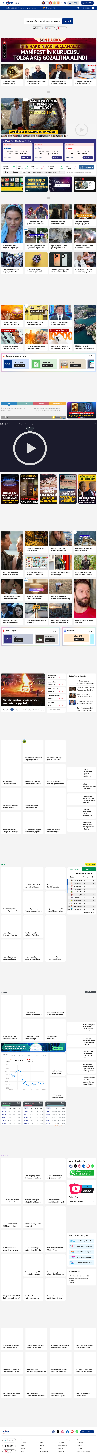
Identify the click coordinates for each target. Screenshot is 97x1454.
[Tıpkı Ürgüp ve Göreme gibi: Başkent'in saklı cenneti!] (60, 235)
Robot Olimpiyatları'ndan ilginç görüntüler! (89, 786)
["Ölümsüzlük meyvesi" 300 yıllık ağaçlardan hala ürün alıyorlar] (74, 826)
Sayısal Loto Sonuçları (84, 1246)
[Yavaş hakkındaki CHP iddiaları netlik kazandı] (62, 136)
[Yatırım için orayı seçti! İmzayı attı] (33, 1213)
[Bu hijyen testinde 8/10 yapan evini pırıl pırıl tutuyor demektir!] (36, 312)
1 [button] (3, 709)
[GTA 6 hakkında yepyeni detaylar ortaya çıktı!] (33, 819)
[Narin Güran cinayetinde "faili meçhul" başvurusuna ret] (52, 136)
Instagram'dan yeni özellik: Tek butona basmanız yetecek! (89, 799)
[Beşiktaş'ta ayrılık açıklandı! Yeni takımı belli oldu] (33, 922)
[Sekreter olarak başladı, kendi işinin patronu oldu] (74, 1054)
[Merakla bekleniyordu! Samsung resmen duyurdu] (12, 336)
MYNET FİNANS (12, 172)
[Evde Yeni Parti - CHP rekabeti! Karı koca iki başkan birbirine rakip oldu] (12, 610)
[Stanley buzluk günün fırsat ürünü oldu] (36, 610)
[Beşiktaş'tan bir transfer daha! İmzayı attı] (55, 874)
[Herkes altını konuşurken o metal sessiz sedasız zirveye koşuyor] (26, 136)
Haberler (23, 1443)
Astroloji (42, 1445)
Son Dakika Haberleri (27, 1440)
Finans (23, 1445)
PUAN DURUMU (74, 869)
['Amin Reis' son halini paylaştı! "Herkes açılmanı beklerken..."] (47, 136)
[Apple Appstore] (9, 1446)
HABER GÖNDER (85, 8)
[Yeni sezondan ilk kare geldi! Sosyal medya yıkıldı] (43, 136)
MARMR (26, 1123)
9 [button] (38, 709)
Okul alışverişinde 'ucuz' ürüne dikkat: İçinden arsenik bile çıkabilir (89, 1029)
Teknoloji (42, 1440)
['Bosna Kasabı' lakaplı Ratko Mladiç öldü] (60, 211)
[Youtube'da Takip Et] (88, 1166)
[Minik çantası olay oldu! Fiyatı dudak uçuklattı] (33, 1261)
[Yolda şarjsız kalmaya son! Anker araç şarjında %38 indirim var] (33, 771)
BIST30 (21, 1055)
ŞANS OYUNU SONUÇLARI (78, 1235)
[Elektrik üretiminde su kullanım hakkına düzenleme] (11, 795)
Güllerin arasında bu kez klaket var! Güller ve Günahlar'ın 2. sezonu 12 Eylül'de (35, 1348)
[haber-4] (68, 489)
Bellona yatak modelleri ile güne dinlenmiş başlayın (12, 1370)
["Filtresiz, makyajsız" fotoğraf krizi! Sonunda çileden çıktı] (33, 1189)
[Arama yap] (65, 3)
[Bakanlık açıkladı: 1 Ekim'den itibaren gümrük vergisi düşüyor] (33, 795)
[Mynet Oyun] (12, 184)
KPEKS (4, 1123)
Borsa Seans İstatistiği (64, 1440)
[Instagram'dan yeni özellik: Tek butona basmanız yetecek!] (74, 799)
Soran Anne (80, 1445)
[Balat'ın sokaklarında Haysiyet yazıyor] (85, 1383)
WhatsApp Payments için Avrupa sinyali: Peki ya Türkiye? (60, 1347)
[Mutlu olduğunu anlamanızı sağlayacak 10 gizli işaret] (36, 235)
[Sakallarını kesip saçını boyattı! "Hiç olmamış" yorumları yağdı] (65, 136)
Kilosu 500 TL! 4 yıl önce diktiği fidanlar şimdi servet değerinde (84, 1347)
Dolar (28, 1055)
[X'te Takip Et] (58, 1431)
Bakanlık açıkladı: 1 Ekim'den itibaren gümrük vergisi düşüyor (89, 1081)
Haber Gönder (88, 1432)
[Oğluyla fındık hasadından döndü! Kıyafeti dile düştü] (11, 759)
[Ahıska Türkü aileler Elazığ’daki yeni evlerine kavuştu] (28, 136)
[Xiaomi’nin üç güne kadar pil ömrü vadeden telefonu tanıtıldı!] (60, 336)
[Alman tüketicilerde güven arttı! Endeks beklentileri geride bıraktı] (60, 610)
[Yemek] (54, 3)
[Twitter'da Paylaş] (84, 1282)
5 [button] (20, 709)
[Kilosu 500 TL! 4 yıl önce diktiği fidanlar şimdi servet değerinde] (85, 1335)
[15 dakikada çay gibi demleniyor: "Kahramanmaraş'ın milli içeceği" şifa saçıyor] (32, 136)
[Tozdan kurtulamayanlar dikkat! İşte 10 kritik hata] (34, 136)
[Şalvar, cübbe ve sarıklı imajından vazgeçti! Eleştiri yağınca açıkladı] (55, 1165)
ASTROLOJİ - (62, 182)
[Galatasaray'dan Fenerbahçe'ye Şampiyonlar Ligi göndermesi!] (4, 136)
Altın (44, 1055)
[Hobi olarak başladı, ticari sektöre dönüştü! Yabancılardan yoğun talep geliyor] (54, 136)
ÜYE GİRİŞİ (74, 3)
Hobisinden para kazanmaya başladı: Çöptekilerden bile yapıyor (60, 1395)
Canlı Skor (91, 864)
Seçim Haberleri (44, 1451)
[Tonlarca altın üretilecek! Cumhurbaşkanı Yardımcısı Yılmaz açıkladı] (24, 136)
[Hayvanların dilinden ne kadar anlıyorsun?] (85, 538)
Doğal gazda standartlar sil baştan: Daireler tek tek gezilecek (88, 1067)
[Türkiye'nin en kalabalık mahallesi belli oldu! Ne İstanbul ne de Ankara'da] (45, 136)
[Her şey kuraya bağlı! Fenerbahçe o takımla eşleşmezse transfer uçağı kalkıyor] (11, 886)
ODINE (26, 1117)
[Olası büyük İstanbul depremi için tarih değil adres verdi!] (13, 136)
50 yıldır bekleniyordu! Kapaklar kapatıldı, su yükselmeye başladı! (87, 774)
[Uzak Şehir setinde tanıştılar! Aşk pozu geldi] (12, 223)
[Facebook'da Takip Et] (71, 1166)
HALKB (4, 1120)
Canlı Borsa (91, 992)
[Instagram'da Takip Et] (79, 1166)
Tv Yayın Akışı (73, 1197)
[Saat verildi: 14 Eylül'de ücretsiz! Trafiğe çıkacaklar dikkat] (33, 1026)
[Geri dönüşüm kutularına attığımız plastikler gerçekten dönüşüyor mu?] (33, 747)
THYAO (48, 1111)
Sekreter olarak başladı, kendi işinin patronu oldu (88, 1054)
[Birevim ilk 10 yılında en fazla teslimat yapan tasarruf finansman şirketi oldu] (12, 1335)
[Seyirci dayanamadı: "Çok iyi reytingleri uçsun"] (55, 807)
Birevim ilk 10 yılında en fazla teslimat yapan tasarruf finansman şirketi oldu (12, 1348)
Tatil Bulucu (80, 1448)
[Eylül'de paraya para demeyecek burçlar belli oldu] (12, 312)
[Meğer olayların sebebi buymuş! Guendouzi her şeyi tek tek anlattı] (41, 136)
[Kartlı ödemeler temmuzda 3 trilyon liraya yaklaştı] (36, 1383)
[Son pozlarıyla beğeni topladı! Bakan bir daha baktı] (33, 1237)
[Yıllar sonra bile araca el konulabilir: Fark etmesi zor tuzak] (2, 136)
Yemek (23, 1448)
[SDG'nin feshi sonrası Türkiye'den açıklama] (58, 136)
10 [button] (42, 709)
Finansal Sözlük (62, 1445)
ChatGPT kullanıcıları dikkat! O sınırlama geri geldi (87, 813)
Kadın (22, 1451)
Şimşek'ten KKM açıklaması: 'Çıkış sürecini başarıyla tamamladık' (28, 8)
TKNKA (4, 1114)
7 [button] (29, 709)
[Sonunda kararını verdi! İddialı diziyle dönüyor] (55, 1285)
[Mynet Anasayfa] (9, 2)
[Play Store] (9, 1440)
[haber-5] (87, 489)
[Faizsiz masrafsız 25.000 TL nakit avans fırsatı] (85, 235)
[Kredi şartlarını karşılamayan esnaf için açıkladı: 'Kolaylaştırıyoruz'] (58, 1060)
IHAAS (26, 1120)
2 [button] (7, 709)
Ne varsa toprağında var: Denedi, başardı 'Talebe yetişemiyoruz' (84, 1371)
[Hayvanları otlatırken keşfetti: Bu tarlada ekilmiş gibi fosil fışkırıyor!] (60, 586)
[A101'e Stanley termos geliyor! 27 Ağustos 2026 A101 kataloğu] (36, 562)
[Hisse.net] (36, 184)
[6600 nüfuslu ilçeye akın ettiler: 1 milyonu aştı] (30, 136)
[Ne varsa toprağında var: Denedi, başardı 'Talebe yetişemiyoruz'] (85, 1359)
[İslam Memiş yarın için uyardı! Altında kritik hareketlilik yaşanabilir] (6, 136)
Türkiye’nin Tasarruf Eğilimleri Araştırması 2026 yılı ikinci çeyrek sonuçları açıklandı (36, 1372)
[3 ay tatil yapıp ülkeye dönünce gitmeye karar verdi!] (33, 1165)
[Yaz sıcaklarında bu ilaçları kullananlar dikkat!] (36, 336)
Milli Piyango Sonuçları (85, 1241)
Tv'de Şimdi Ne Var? (76, 1201)
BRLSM (4, 1111)
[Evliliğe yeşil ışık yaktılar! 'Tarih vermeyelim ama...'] (11, 1273)
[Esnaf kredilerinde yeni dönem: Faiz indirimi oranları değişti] (56, 136)
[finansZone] (81, 410)
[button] (3, 3)
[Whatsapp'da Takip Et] (92, 1166)
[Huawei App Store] (9, 1451)
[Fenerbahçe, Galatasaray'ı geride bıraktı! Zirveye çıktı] (11, 922)
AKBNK (48, 1120)
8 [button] (33, 709)
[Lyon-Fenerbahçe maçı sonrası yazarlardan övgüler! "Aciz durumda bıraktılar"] (55, 934)
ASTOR (48, 1114)
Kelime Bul (80, 1443)
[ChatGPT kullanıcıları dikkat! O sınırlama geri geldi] (74, 813)
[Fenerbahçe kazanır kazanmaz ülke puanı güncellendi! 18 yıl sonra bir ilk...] (11, 946)
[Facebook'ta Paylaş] (79, 1282)
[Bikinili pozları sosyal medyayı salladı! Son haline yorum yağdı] (33, 1285)
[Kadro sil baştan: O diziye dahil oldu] (85, 598)
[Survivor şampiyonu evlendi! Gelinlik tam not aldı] (55, 1261)
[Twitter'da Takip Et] (75, 1166)
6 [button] (25, 709)
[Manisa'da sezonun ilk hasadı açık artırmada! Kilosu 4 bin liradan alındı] (33, 116)
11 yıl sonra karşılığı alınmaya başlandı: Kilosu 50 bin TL (89, 1041)
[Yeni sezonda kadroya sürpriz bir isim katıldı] (12, 550)
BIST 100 (8, 1059)
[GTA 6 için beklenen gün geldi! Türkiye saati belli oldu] (36, 211)
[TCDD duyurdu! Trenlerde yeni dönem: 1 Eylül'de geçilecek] (33, 1002)
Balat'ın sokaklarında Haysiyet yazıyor (82, 1394)
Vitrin (41, 1448)
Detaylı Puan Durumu (88, 912)
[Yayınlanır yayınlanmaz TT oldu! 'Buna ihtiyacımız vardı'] (55, 1225)
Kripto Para (61, 1451)
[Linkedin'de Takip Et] (83, 1166)
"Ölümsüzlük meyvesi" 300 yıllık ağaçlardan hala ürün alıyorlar (88, 827)
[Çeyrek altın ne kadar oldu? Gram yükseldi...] (36, 538)
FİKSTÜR (88, 869)
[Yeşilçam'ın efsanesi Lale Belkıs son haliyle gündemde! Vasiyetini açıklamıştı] (9, 136)
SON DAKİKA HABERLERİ (10, 8)
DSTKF (26, 1114)
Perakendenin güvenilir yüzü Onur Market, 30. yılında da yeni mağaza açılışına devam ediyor (59, 1372)
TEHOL (26, 1111)
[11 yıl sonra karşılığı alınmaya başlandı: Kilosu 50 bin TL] (74, 1041)
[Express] (58, 3)
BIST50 (13, 1055)
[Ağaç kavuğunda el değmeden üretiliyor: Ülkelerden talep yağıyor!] (11, 136)
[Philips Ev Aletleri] (43, 3)
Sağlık (41, 1443)
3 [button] (12, 709)
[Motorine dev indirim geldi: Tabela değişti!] (60, 562)
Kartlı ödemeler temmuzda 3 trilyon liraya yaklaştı (36, 1395)
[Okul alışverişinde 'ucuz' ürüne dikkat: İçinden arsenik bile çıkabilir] (74, 1028)
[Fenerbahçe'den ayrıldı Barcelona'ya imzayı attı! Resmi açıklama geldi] (49, 136)
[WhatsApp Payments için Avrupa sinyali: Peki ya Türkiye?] (61, 1335)
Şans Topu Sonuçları (84, 1257)
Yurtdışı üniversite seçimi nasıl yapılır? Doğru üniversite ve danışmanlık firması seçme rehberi (11, 1396)
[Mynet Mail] (93, 8)
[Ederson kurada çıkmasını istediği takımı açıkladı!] (33, 946)
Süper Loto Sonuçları (84, 1252)
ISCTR (48, 1123)
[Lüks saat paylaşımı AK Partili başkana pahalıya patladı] (60, 136)
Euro (36, 1055)
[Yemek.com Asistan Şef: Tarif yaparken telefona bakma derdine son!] (17, 136)
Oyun (78, 1440)
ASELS (48, 1117)
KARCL (4, 1117)
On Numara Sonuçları (84, 1263)
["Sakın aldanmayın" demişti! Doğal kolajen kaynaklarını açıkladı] (11, 819)
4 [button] (16, 709)
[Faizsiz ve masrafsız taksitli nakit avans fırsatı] (39, 136)
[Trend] (47, 3)
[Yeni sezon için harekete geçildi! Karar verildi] (60, 312)
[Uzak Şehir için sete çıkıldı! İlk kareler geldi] (11, 1237)
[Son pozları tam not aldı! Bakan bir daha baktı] (11, 1213)
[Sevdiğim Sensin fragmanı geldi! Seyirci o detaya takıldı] (12, 586)
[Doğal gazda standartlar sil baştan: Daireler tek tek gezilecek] (74, 1068)
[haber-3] (48, 489)
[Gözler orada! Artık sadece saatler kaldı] (11, 1014)
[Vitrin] (51, 3)
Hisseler (60, 1448)
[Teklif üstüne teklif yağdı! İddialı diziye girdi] (55, 1189)
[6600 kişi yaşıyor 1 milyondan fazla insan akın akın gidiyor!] (85, 324)
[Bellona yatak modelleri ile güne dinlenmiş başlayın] (12, 1359)
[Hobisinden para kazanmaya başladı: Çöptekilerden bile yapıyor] (61, 1383)
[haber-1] (10, 489)
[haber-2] (29, 489)
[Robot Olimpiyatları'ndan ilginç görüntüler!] (74, 786)
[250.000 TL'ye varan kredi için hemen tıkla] (21, 136)
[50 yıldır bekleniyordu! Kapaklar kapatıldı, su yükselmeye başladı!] (74, 773)
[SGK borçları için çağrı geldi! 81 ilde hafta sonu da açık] (55, 747)
